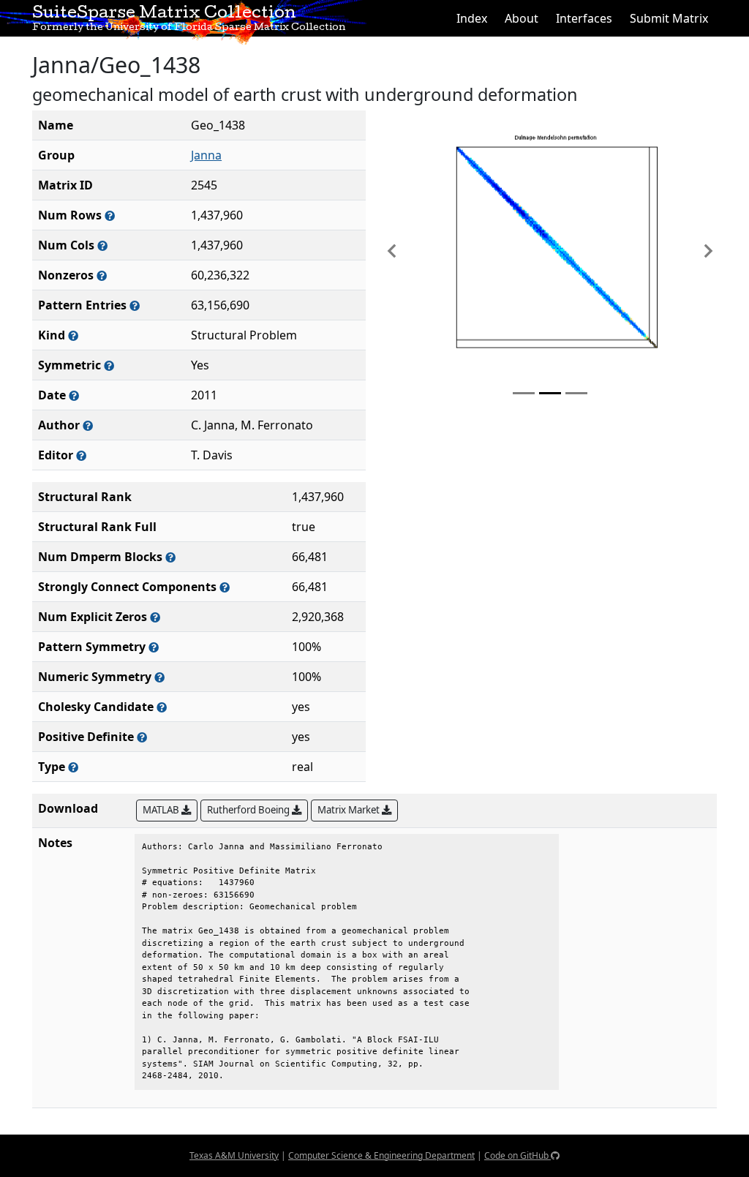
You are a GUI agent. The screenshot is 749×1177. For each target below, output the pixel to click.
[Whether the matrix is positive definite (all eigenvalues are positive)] (142, 737)
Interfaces (584, 18)
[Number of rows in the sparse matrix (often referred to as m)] (110, 215)
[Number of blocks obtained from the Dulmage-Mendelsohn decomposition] (170, 557)
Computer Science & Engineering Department (381, 1155)
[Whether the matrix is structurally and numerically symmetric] (109, 365)
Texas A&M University (234, 1155)
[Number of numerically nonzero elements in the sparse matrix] (102, 275)
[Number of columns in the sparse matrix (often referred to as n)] (102, 245)
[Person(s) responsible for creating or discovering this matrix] (88, 425)
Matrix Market (349, 809)
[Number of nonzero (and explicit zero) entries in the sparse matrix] (134, 305)
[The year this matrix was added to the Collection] (74, 395)
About (521, 18)
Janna (206, 155)
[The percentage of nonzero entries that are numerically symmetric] (159, 677)
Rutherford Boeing (249, 809)
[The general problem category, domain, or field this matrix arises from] (73, 335)
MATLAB (162, 809)
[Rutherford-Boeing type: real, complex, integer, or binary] (73, 767)
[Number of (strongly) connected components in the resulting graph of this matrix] (224, 587)
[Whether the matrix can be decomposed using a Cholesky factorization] (162, 707)
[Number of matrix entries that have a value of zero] (155, 617)
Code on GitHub (517, 1155)
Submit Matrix (669, 18)
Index (471, 18)
